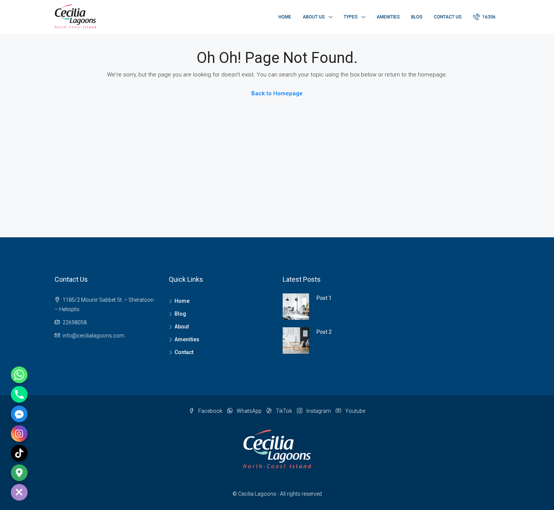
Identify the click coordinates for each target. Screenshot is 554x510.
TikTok (284, 411)
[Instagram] (19, 433)
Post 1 (324, 298)
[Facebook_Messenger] (19, 414)
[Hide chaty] (19, 492)
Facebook (210, 411)
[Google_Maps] (19, 472)
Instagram (318, 411)
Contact (183, 352)
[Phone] (19, 394)
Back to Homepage (277, 93)
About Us (314, 17)
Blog (416, 17)
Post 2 (324, 332)
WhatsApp (249, 411)
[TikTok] (19, 453)
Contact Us (448, 17)
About (181, 327)
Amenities (388, 17)
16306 (488, 17)
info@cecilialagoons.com (93, 336)
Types (351, 17)
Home (285, 17)
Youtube (354, 411)
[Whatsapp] (19, 374)
